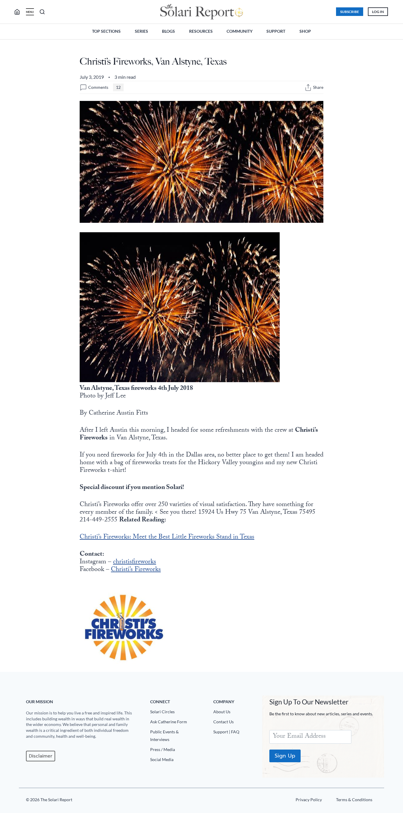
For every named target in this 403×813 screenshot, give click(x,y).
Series (141, 31)
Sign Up (285, 756)
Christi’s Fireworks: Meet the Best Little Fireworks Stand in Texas (167, 537)
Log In (378, 11)
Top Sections (106, 31)
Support (275, 31)
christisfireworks (134, 562)
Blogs (168, 31)
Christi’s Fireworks (136, 570)
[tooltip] (308, 87)
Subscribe (349, 11)
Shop (305, 31)
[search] (19, 12)
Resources (201, 31)
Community (240, 31)
